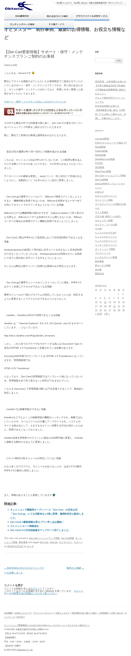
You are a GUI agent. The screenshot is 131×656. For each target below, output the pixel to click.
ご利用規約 (103, 613)
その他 (98, 228)
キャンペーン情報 (104, 200)
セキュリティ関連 (104, 220)
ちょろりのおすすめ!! (105, 232)
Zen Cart (44, 542)
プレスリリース (103, 253)
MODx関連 (100, 155)
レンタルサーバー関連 (106, 257)
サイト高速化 (101, 212)
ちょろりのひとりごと (106, 237)
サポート (78, 542)
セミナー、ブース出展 (106, 224)
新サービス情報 (103, 265)
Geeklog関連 (101, 151)
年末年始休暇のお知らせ (107, 106)
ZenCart (54, 542)
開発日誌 (99, 273)
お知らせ (99, 192)
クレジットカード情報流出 (24, 526)
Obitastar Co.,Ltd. (25, 650)
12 (105, 302)
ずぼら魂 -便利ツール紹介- (108, 216)
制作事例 (23, 542)
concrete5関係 (102, 138)
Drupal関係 (100, 147)
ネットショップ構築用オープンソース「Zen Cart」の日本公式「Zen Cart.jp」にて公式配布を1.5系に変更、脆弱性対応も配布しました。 (47, 513)
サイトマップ (116, 3)
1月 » (107, 313)
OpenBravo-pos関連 (105, 159)
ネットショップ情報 (105, 249)
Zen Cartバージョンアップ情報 (44, 538)
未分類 (98, 269)
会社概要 (8, 613)
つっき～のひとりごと (106, 245)
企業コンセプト (65, 3)
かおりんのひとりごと (106, 196)
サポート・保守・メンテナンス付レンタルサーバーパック (35, 101)
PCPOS (99, 163)
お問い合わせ (81, 3)
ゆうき (30, 546)
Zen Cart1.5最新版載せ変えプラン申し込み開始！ (37, 522)
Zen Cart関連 (67, 538)
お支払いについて (22, 613)
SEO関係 (99, 167)
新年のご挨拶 (75, 568)
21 (114, 306)
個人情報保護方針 (98, 3)
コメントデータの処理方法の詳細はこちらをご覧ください (43, 592)
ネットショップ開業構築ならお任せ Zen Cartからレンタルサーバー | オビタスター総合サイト (47, 625)
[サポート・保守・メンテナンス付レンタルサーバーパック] (43, 114)
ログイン (35, 588)
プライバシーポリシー (43, 613)
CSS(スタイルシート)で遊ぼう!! (111, 143)
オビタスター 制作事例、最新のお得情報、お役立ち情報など (65, 33)
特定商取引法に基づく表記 (84, 613)
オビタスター (65, 542)
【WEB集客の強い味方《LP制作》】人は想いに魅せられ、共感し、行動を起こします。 (110, 114)
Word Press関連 (103, 171)
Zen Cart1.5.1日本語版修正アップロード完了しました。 (40, 530)
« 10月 (98, 313)
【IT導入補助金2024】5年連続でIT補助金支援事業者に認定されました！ (110, 89)
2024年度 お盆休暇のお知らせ (110, 81)
